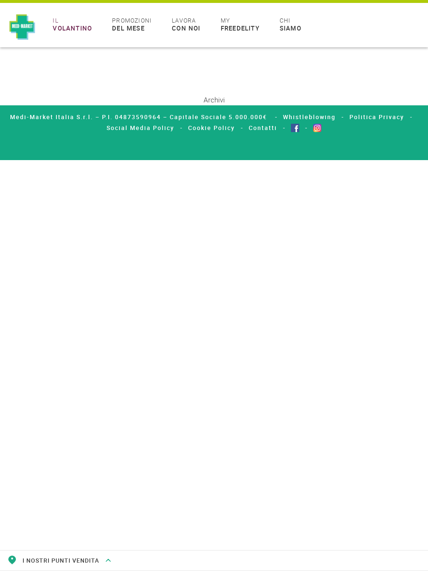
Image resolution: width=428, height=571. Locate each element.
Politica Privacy (376, 117)
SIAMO (290, 24)
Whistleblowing (309, 117)
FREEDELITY (240, 24)
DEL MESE (132, 24)
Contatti (263, 128)
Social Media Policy (140, 128)
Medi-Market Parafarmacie (22, 27)
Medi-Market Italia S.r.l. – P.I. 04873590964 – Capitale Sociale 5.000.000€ (139, 117)
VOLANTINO (72, 24)
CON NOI (186, 24)
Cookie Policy (211, 128)
